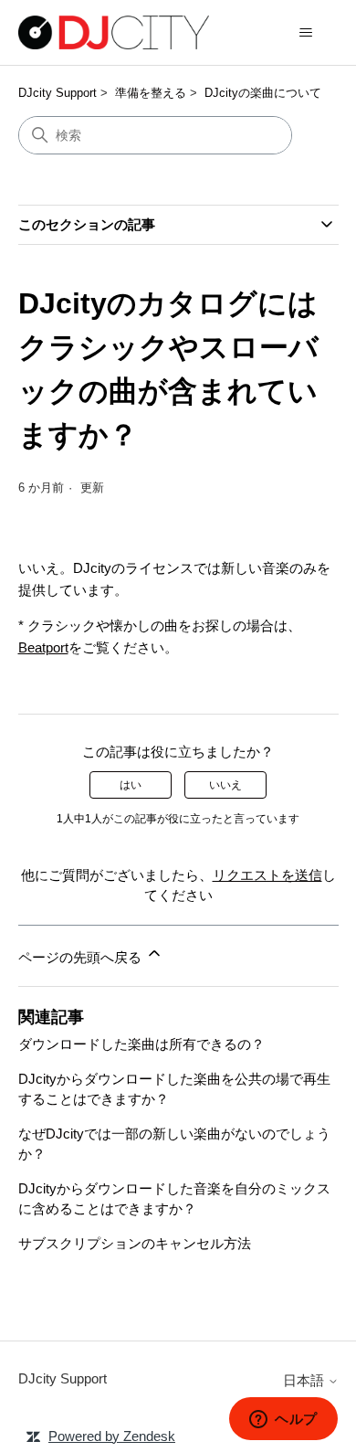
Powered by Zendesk (111, 1436)
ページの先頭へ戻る (81, 957)
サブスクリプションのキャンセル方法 (134, 1243)
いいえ (225, 785)
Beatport (43, 647)
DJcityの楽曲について (262, 93)
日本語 (305, 1380)
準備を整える (150, 93)
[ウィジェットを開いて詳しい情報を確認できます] (283, 1420)
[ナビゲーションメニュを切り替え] (306, 33)
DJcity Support (57, 93)
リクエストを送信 (267, 875)
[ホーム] (113, 32)
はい (130, 785)
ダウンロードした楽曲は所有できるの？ (141, 1044)
